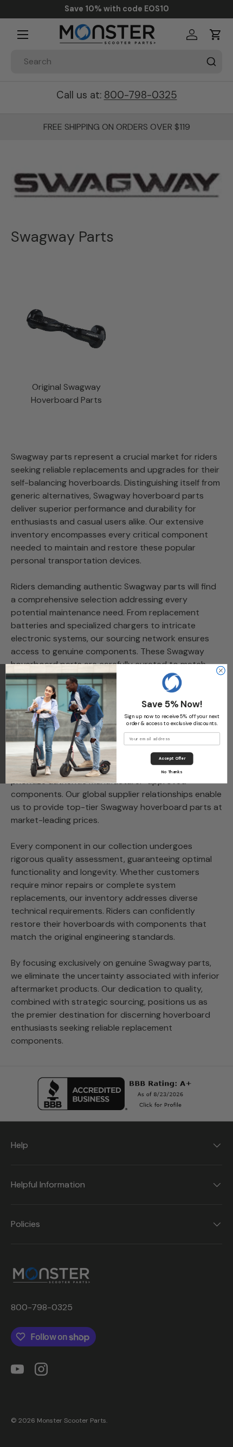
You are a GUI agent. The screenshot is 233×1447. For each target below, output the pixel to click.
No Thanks (171, 771)
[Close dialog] (221, 670)
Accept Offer (172, 758)
